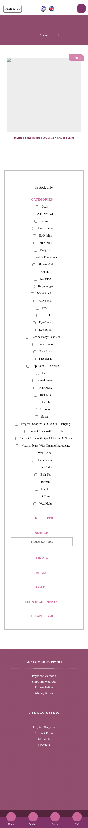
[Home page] (30, 34)
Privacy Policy (44, 693)
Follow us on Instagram (46, 796)
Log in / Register (44, 727)
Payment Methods (44, 676)
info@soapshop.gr (46, 784)
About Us (44, 739)
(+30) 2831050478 (46, 779)
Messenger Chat (46, 790)
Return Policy (44, 687)
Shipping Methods (44, 681)
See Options (46, 146)
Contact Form (44, 733)
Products (44, 745)
